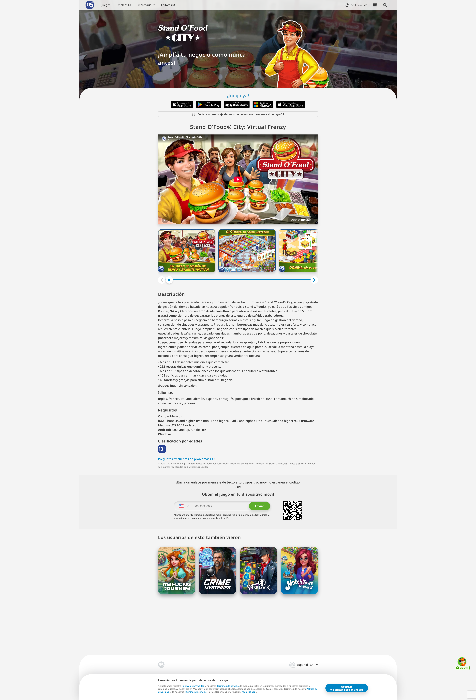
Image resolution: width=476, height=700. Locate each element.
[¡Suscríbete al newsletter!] (375, 4)
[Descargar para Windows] (263, 104)
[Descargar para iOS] (182, 104)
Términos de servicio (228, 685)
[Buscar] (385, 5)
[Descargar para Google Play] (208, 104)
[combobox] (181, 506)
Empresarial (144, 4)
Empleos (122, 4)
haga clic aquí (249, 692)
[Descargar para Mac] (290, 104)
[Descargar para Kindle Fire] (237, 104)
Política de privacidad (193, 685)
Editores (167, 4)
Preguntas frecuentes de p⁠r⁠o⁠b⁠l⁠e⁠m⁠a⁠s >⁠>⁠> (186, 459)
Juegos (106, 4)
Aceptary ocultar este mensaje (346, 688)
